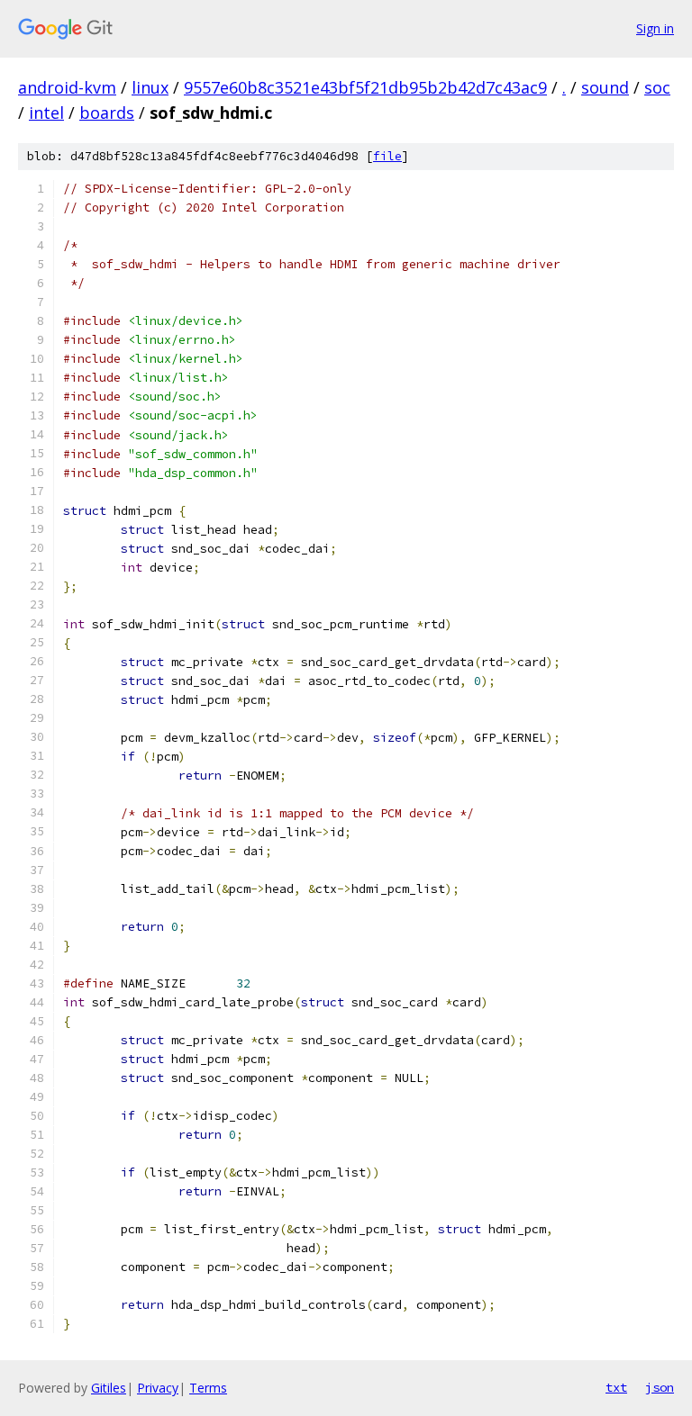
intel (46, 112)
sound (605, 87)
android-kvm (67, 87)
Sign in (655, 28)
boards (106, 112)
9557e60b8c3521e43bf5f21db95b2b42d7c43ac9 (365, 87)
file (387, 156)
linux (150, 87)
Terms (208, 1387)
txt (616, 1387)
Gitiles (108, 1387)
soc (657, 87)
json (659, 1387)
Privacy (157, 1387)
